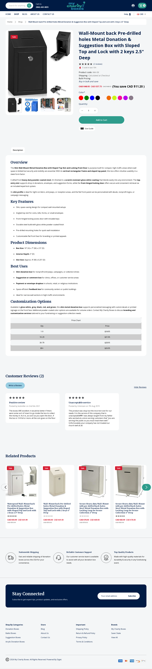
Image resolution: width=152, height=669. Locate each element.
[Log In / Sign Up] (134, 5)
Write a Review (15, 385)
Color (82, 92)
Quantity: (83, 104)
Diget (59, 659)
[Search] (29, 5)
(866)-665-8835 (42, 7)
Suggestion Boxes (13, 637)
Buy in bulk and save (88, 81)
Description (18, 150)
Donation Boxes (12, 629)
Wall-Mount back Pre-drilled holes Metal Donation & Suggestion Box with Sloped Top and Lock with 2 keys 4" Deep (57, 508)
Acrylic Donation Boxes (15, 641)
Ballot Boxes (11, 633)
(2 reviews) (97, 64)
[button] (15, 105)
